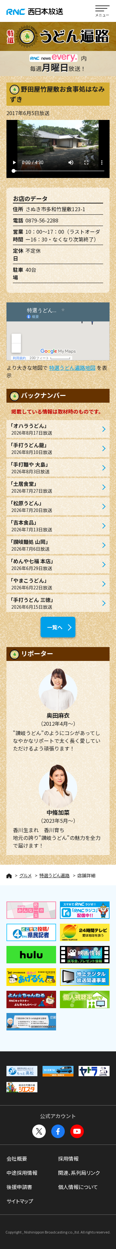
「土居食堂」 (30, 487)
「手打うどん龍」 (30, 448)
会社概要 (16, 1158)
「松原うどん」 (30, 506)
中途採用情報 (21, 1172)
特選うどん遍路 (54, 875)
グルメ (25, 875)
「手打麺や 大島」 (29, 467)
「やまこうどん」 (30, 583)
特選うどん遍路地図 (72, 367)
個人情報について (78, 1187)
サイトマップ (19, 1201)
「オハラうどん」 (30, 429)
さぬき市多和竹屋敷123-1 (55, 209)
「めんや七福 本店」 (32, 564)
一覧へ (55, 627)
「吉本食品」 (30, 525)
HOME (9, 875)
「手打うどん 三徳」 (32, 603)
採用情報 (68, 1158)
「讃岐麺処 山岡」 (29, 545)
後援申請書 (19, 1187)
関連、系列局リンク (79, 1172)
